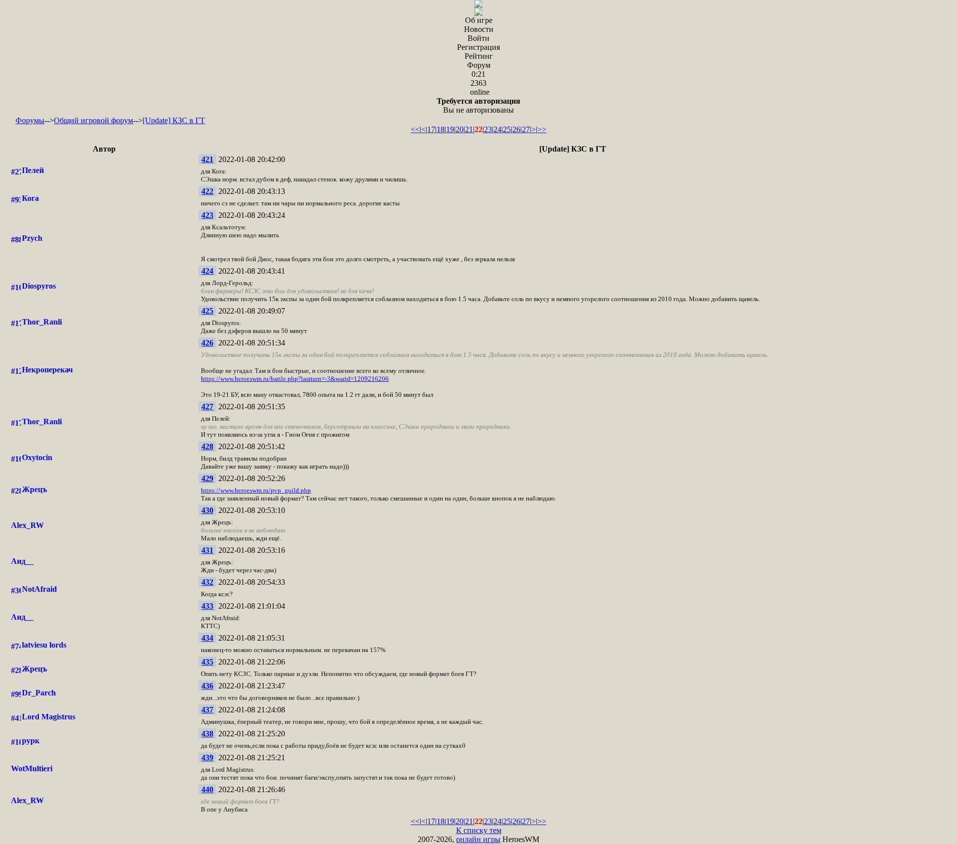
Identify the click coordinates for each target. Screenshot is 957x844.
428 (207, 446)
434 (207, 638)
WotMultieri (31, 768)
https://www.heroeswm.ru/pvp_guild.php (256, 490)
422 (207, 191)
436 (207, 685)
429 (207, 478)
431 (207, 550)
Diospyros (39, 286)
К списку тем (478, 830)
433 (207, 606)
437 (207, 709)
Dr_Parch (39, 692)
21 (469, 129)
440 (207, 789)
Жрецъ (34, 489)
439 (207, 757)
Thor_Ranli (42, 322)
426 (207, 342)
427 (207, 406)
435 (207, 662)
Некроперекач (47, 369)
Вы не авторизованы (478, 105)
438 (207, 733)
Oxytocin (37, 457)
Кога (30, 198)
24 (497, 129)
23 (488, 129)
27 (526, 129)
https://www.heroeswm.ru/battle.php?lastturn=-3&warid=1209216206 (295, 378)
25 (507, 129)
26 (516, 129)
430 (207, 510)
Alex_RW (27, 525)
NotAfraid (39, 589)
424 (207, 271)
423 (207, 215)
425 (207, 311)
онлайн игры (478, 839)
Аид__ (22, 561)
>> (541, 129)
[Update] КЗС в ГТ (174, 120)
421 (207, 159)
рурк (30, 740)
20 (460, 129)
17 (431, 129)
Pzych (32, 238)
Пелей (33, 170)
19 (450, 129)
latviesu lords (44, 645)
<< (415, 129)
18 (441, 129)
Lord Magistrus (48, 716)
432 (207, 582)
